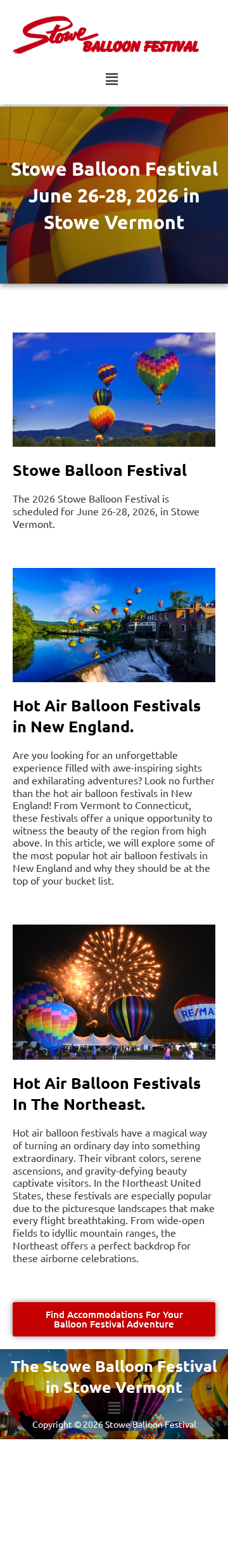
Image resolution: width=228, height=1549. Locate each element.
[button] (112, 79)
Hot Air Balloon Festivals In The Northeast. (107, 1093)
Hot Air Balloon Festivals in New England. (107, 715)
